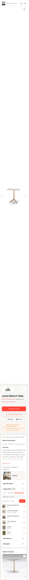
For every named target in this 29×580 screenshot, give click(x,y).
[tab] (4, 493)
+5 (24, 576)
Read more (6, 464)
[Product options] (24, 556)
